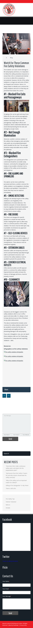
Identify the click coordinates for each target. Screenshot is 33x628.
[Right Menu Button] (29, 10)
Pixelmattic (16, 625)
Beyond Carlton (6, 623)
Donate (8, 508)
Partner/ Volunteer (11, 502)
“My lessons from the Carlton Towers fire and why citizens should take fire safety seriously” (16, 475)
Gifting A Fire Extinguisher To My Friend (17, 485)
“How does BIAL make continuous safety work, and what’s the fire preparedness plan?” (15, 468)
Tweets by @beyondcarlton (10, 561)
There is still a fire (11, 488)
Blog (11, 57)
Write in (8, 505)
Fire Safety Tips (10, 499)
